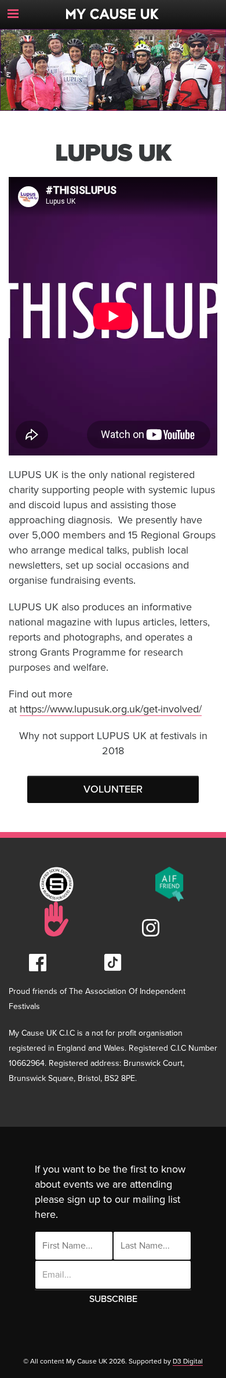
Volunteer (113, 789)
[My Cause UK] (113, 9)
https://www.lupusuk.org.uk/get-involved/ (111, 709)
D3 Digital (188, 1361)
